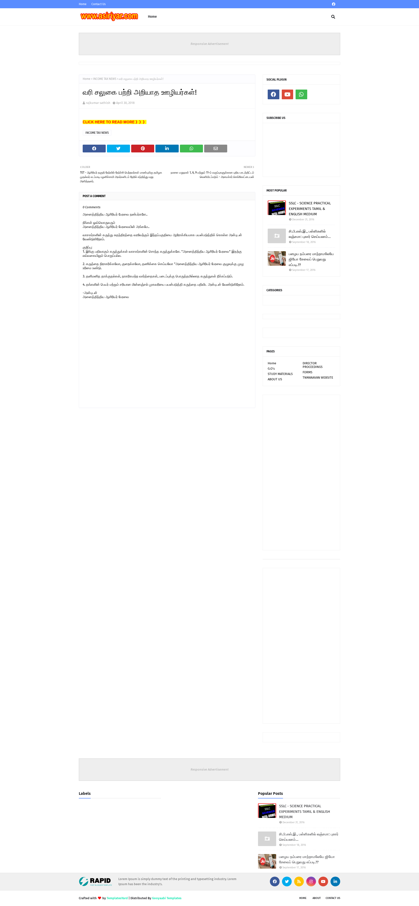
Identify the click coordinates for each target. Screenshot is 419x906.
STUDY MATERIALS (280, 374)
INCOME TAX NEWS (104, 79)
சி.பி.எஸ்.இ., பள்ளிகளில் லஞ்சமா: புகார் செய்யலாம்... (310, 234)
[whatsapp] (301, 94)
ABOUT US (275, 379)
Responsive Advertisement (210, 44)
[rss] (299, 881)
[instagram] (311, 881)
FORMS (307, 372)
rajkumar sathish (98, 103)
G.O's (271, 368)
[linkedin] (335, 881)
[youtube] (287, 94)
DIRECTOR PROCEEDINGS (312, 365)
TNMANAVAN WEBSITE (318, 377)
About (317, 898)
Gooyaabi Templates (166, 898)
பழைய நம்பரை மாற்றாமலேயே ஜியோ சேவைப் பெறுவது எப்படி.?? (311, 259)
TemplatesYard (117, 898)
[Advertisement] (301, 472)
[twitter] (287, 881)
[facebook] (334, 4)
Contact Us (98, 4)
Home (83, 4)
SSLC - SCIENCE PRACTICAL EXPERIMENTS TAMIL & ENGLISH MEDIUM (310, 208)
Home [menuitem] (152, 17)
